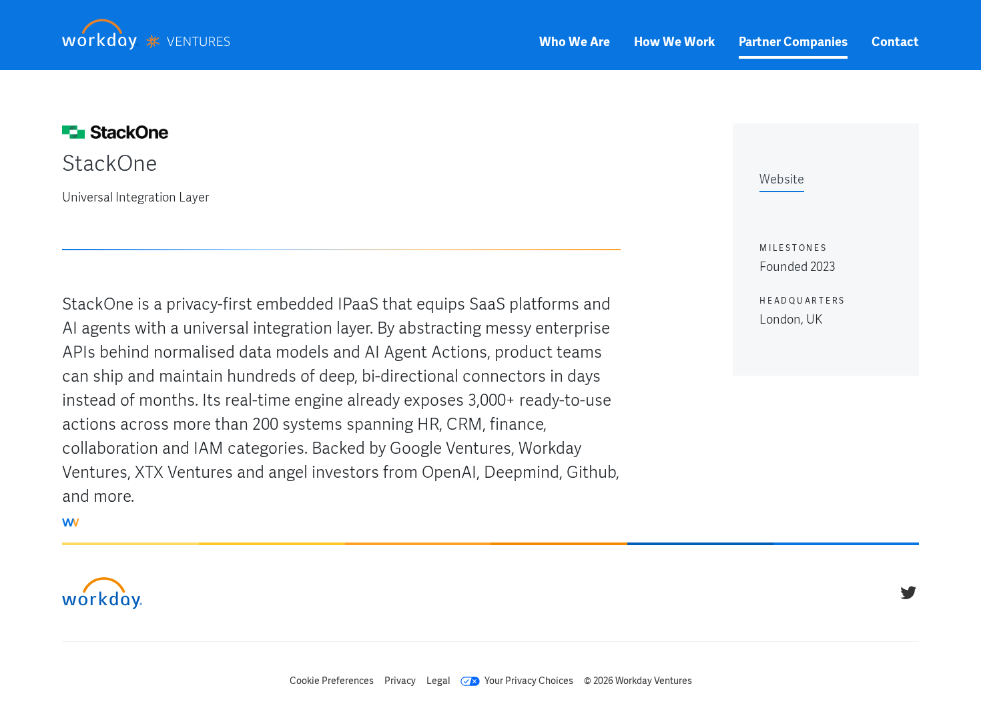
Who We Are (574, 41)
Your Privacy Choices (527, 681)
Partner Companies (793, 41)
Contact (895, 41)
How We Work (674, 41)
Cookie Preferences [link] (332, 681)
